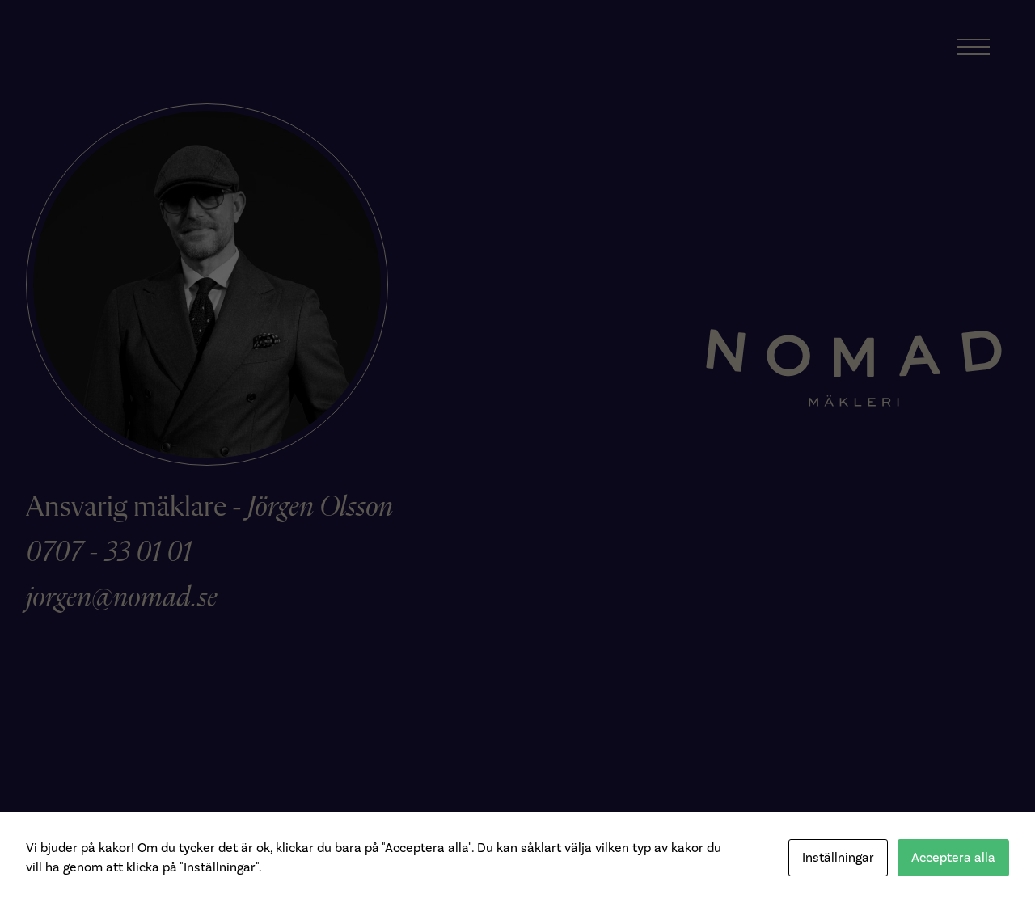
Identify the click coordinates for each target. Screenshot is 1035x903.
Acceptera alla (953, 857)
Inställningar (838, 857)
